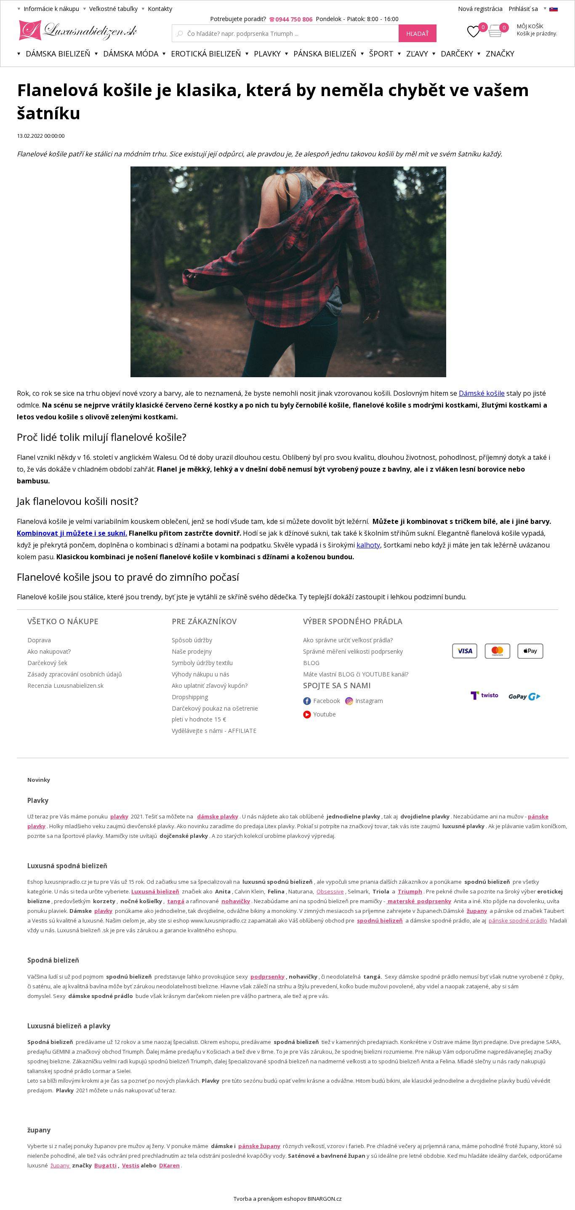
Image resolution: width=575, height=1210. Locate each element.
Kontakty (160, 9)
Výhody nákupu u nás (200, 674)
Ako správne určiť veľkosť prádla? (348, 640)
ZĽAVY (417, 53)
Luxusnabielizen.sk (76, 30)
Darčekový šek (47, 663)
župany (477, 911)
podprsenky (267, 976)
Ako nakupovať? (49, 651)
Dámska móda (130, 53)
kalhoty (368, 545)
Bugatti (105, 1165)
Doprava (39, 640)
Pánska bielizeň (325, 53)
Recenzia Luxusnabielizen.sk (65, 685)
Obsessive (330, 891)
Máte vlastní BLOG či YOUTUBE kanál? (355, 674)
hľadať (417, 34)
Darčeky (457, 53)
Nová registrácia (480, 9)
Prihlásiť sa (523, 9)
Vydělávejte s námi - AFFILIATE (214, 731)
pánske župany (259, 1146)
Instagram (369, 701)
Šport (381, 53)
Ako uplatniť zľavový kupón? (210, 685)
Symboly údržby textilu (202, 663)
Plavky (267, 53)
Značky (500, 53)
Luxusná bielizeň (155, 891)
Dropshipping (190, 697)
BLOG (311, 663)
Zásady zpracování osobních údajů (74, 674)
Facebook (326, 701)
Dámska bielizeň (58, 53)
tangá (175, 901)
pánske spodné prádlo (518, 920)
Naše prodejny (192, 651)
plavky (103, 911)
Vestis (130, 1165)
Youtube (324, 714)
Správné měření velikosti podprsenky (353, 651)
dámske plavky (217, 816)
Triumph (410, 891)
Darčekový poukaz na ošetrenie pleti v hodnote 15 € (215, 713)
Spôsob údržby (192, 640)
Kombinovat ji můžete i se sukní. (72, 533)
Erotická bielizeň (206, 53)
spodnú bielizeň (380, 920)
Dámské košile (482, 393)
